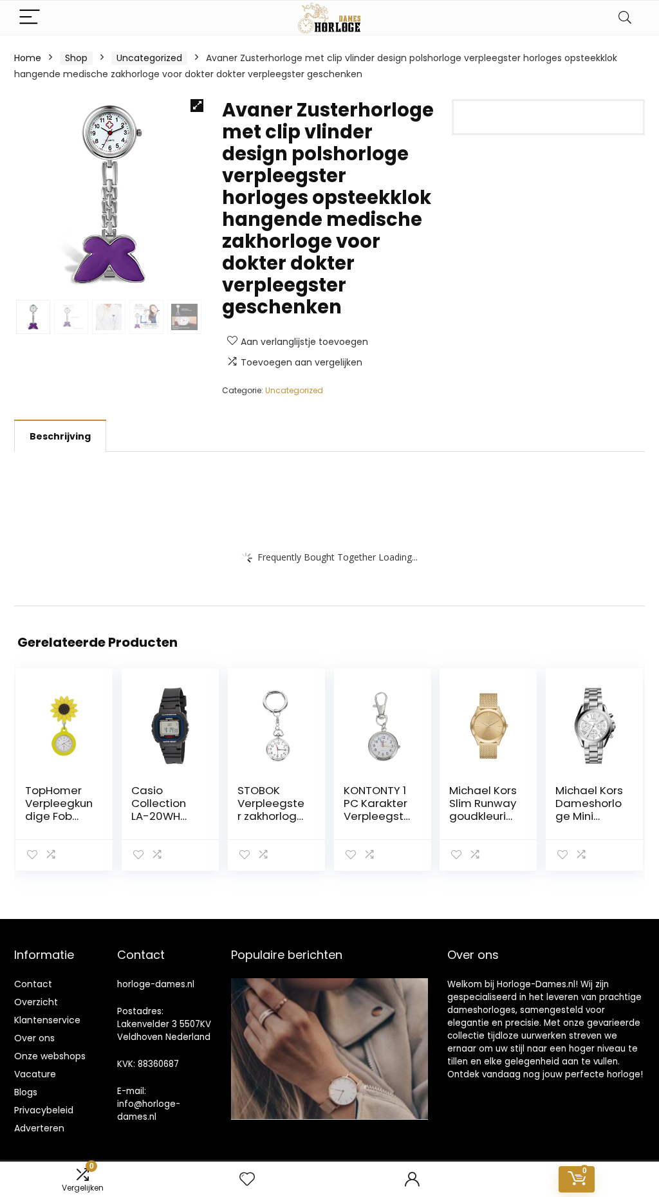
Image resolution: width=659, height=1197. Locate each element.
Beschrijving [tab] (60, 436)
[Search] (624, 18)
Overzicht (36, 1002)
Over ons (34, 1038)
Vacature (35, 1074)
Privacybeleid (43, 1110)
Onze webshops (50, 1056)
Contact (33, 984)
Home (27, 57)
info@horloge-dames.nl (148, 1110)
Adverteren (39, 1128)
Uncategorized (149, 57)
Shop (76, 57)
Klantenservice (47, 1020)
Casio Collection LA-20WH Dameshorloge (164, 816)
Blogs (25, 1092)
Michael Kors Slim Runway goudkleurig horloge (483, 810)
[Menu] (29, 18)
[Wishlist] (247, 1179)
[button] (196, 105)
